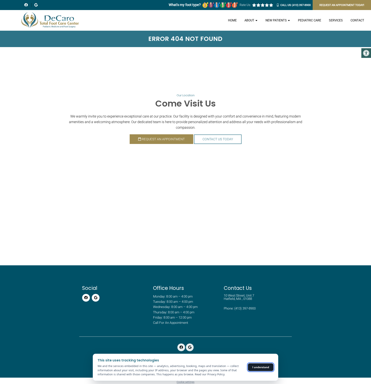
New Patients (276, 20)
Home (232, 20)
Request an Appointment (163, 139)
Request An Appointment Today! (341, 5)
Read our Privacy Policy (209, 374)
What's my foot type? (185, 5)
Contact (357, 20)
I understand (260, 367)
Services (336, 20)
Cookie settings (185, 382)
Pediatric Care (309, 20)
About (249, 20)
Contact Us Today (218, 139)
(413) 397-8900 (301, 5)
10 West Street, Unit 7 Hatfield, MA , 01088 (239, 297)
